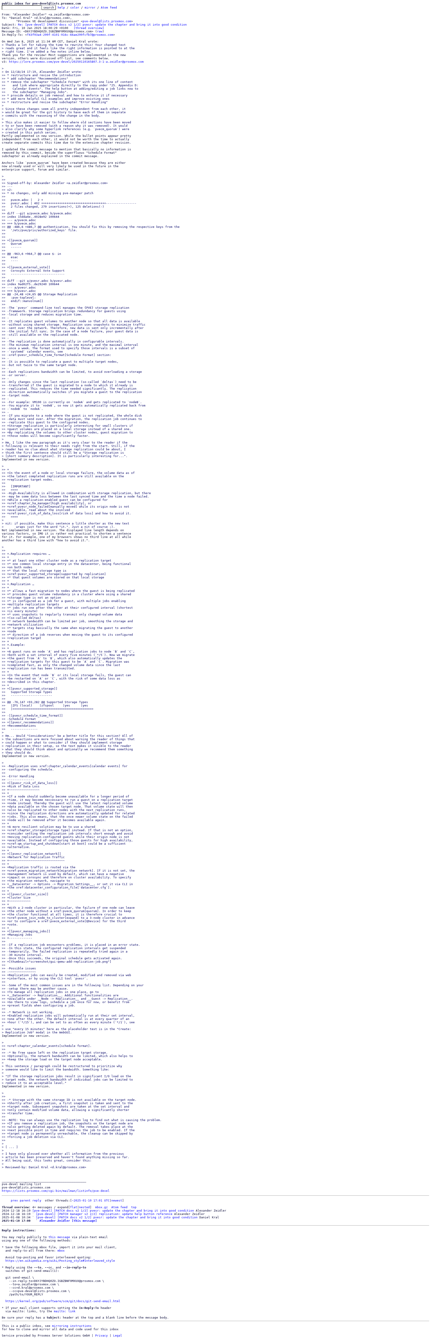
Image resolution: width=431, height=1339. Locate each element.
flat (73, 1207)
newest (116, 1200)
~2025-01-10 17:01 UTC (91, 1200)
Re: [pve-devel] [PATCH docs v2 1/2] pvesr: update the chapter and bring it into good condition (102, 24)
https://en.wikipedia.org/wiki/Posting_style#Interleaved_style (60, 1260)
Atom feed (109, 7)
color (74, 7)
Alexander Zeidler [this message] (68, 1220)
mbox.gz (101, 1207)
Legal (117, 1335)
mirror (90, 7)
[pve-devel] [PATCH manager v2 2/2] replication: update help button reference (104, 1214)
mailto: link (64, 1311)
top (133, 1207)
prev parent (21, 1200)
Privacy (101, 1335)
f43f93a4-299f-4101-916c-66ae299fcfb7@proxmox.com (70, 34)
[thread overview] (89, 28)
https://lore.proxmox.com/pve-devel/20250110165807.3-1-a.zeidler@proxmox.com (76, 61)
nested (84, 1207)
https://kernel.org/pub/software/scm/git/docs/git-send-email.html (62, 1301)
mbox (61, 1250)
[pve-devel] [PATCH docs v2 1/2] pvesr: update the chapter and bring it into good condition (113, 1210)
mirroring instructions (72, 1326)
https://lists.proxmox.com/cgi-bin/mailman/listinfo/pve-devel (56, 1190)
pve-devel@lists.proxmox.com (107, 21)
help (61, 7)
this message (59, 1237)
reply (36, 1200)
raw (99, 31)
